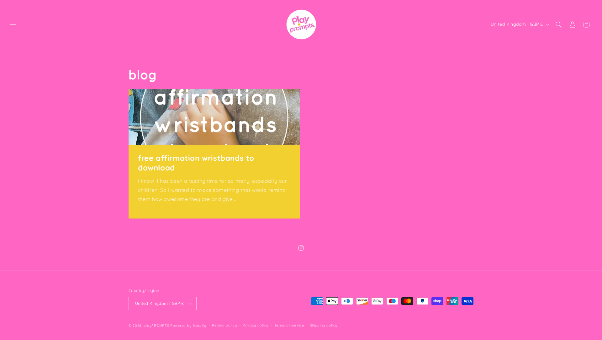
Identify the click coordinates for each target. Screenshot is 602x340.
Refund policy (224, 325)
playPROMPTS (156, 325)
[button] (13, 24)
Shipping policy (324, 325)
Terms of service (289, 325)
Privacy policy (255, 325)
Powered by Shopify (188, 325)
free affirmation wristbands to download (196, 162)
